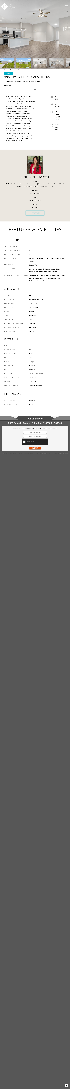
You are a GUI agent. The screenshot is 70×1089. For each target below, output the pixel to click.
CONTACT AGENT (35, 213)
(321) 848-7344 (35, 193)
